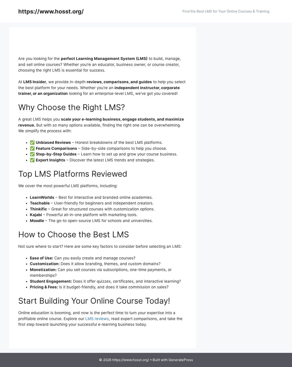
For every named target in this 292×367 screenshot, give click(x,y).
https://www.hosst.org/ (51, 11)
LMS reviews (97, 318)
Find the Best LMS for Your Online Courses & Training (225, 11)
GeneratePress (181, 360)
